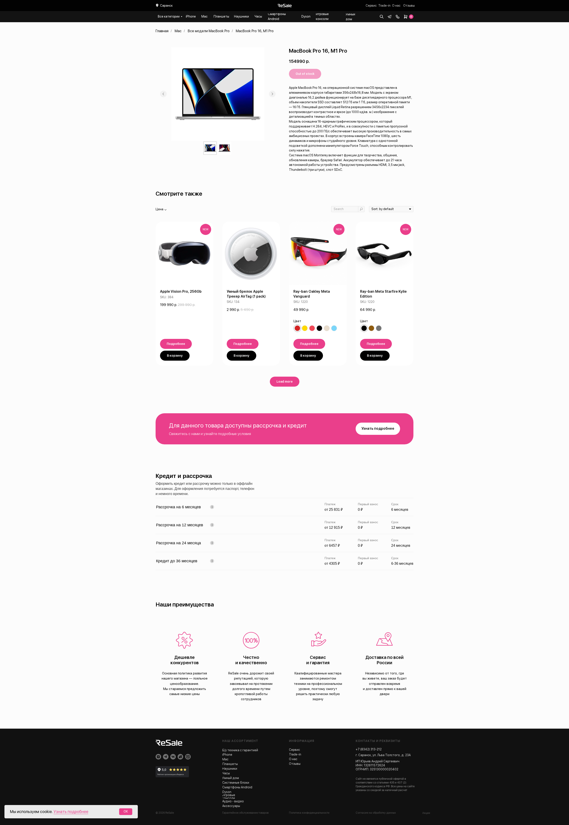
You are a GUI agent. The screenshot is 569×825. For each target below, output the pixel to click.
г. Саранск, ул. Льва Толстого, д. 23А (383, 755)
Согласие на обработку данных (376, 812)
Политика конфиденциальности (309, 812)
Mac (178, 31)
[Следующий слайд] (272, 94)
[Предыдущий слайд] (163, 94)
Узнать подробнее (71, 811)
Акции (426, 813)
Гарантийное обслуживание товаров (245, 812)
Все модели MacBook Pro (209, 31)
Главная (162, 31)
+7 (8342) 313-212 (369, 749)
